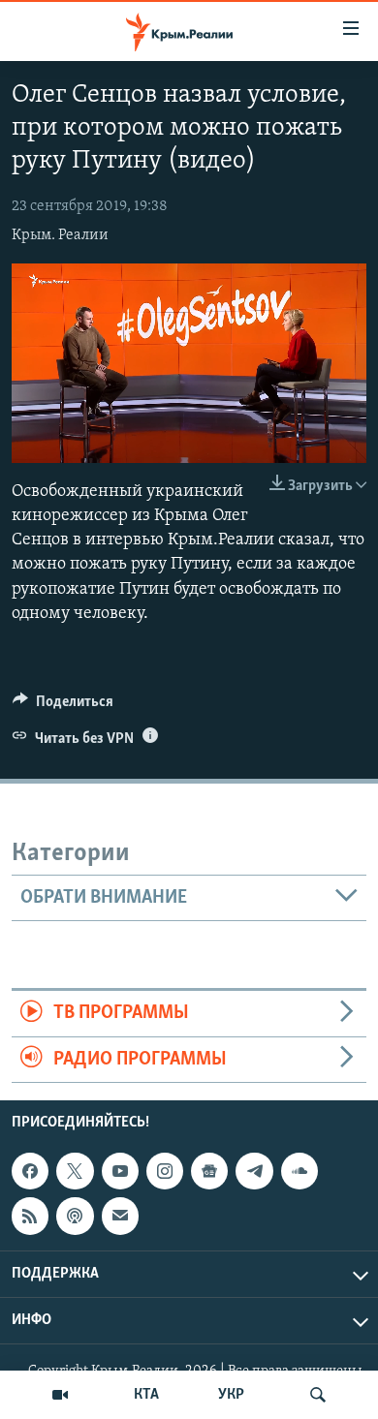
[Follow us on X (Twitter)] (74, 1171)
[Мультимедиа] (60, 1395)
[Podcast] (74, 1215)
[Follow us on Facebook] (30, 1171)
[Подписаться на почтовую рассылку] (120, 1215)
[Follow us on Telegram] (254, 1171)
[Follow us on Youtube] (120, 1171)
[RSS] (30, 1215)
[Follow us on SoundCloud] (299, 1171)
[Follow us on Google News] (209, 1171)
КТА (146, 1395)
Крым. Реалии (60, 235)
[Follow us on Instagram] (164, 1171)
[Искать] (318, 1395)
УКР (231, 1395)
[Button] (63, 706)
